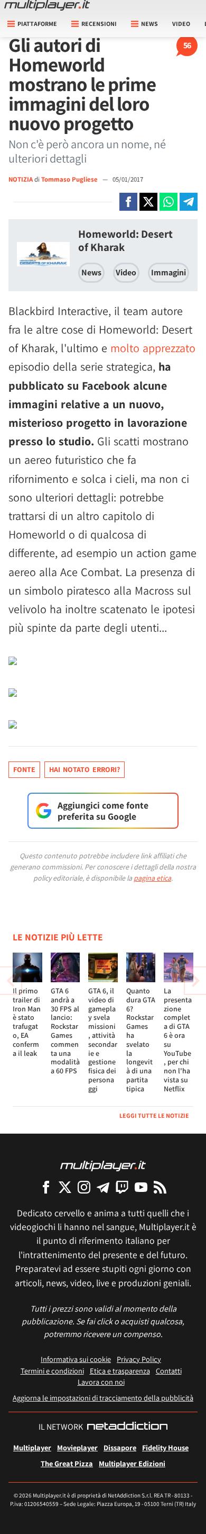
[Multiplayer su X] (65, 1187)
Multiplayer (32, 1447)
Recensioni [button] (99, 24)
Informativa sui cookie (76, 1359)
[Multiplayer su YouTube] (141, 1187)
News (91, 272)
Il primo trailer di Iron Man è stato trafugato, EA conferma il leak (27, 1022)
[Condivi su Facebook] (128, 202)
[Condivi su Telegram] (189, 202)
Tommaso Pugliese (70, 179)
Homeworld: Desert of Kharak (125, 240)
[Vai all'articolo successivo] (10, 980)
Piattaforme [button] (37, 24)
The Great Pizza (67, 1463)
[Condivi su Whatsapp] (168, 202)
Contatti (169, 1371)
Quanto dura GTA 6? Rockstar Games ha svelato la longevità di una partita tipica (140, 1039)
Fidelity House (165, 1447)
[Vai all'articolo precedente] (195, 980)
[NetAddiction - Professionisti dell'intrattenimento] (127, 1427)
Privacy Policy (139, 1359)
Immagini (168, 272)
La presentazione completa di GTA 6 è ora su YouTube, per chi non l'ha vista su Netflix (178, 1039)
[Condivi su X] (148, 202)
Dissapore (120, 1447)
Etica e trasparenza (120, 1371)
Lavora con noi (101, 1382)
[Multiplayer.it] (47, 5)
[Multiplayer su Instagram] (84, 1187)
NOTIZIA (20, 179)
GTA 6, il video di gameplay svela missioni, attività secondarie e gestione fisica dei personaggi (102, 1039)
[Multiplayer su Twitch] (122, 1187)
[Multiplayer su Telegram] (103, 1187)
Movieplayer (77, 1447)
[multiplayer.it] (103, 1165)
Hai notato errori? (84, 769)
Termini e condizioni (52, 1371)
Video (181, 24)
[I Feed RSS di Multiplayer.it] (160, 1187)
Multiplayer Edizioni (132, 1463)
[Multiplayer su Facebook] (46, 1187)
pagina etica (152, 878)
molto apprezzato (152, 347)
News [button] (149, 24)
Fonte (24, 769)
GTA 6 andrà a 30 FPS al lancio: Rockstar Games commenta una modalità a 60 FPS (65, 1030)
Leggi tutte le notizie (154, 1115)
